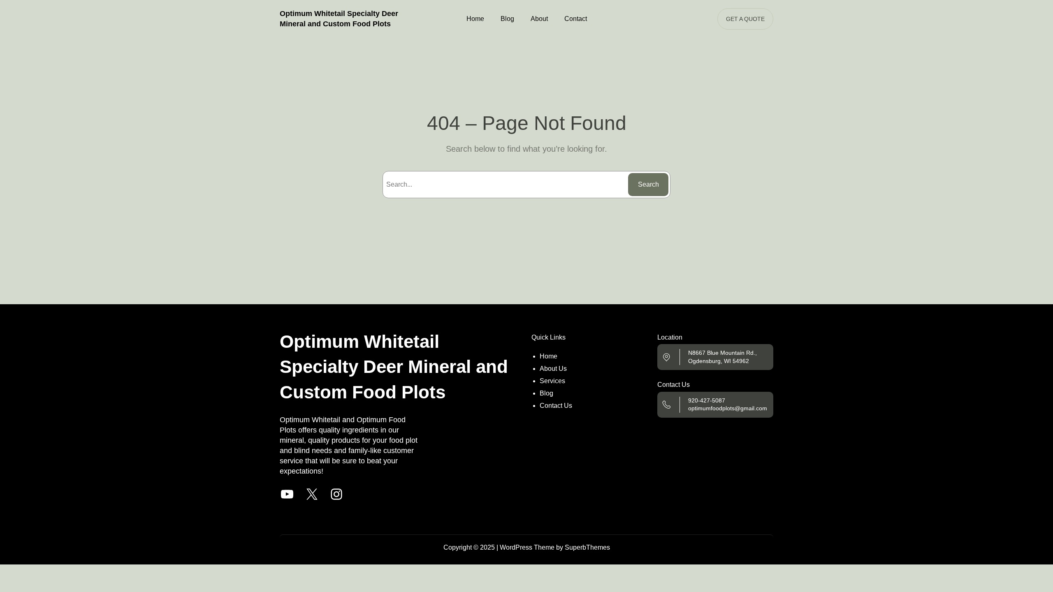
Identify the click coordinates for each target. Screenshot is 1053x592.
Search (648, 184)
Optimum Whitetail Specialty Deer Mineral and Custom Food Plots (394, 366)
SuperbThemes (587, 547)
